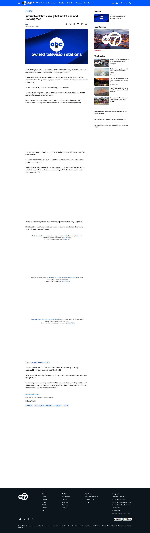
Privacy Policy (21, 525)
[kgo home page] (23, 496)
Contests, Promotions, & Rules (121, 513)
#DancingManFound (62, 277)
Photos (44, 507)
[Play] (111, 39)
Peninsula (79, 3)
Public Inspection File (87, 525)
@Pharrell (56, 319)
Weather (44, 499)
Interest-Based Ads (76, 525)
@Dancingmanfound (72, 236)
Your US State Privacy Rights (56, 525)
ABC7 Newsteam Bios (118, 499)
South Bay (70, 3)
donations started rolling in (40, 362)
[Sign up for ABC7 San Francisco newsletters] (32, 519)
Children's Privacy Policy (42, 525)
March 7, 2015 (71, 323)
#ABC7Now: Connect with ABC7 (122, 502)
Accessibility (116, 507)
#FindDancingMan (73, 277)
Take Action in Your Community (121, 505)
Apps (43, 510)
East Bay (61, 3)
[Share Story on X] (70, 24)
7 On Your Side (89, 499)
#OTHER (67, 237)
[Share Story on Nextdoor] (78, 24)
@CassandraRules (39, 236)
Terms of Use (67, 525)
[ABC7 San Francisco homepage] (30, 3)
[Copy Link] (86, 24)
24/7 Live (42, 3)
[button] (19, 3)
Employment (116, 510)
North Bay (87, 3)
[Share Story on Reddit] (74, 24)
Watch (44, 505)
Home (44, 496)
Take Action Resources (91, 496)
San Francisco (52, 3)
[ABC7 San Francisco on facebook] (20, 519)
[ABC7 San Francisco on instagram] (28, 519)
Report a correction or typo (32, 394)
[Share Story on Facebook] (66, 24)
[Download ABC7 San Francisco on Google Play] (127, 519)
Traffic (44, 502)
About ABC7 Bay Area (118, 496)
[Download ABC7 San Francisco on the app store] (118, 519)
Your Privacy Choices (31, 525)
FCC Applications (97, 525)
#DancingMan (52, 277)
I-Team (87, 502)
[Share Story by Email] (82, 24)
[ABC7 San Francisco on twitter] (24, 519)
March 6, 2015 (66, 239)
